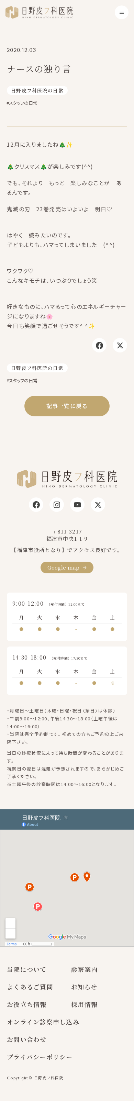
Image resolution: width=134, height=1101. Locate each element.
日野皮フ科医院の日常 (37, 90)
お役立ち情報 (27, 1004)
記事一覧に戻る (67, 406)
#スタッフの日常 (22, 103)
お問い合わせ (27, 1039)
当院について (27, 969)
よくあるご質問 (30, 986)
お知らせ (84, 986)
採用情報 (84, 1004)
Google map (63, 567)
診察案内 (84, 969)
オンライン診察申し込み (43, 1021)
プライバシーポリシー (40, 1056)
